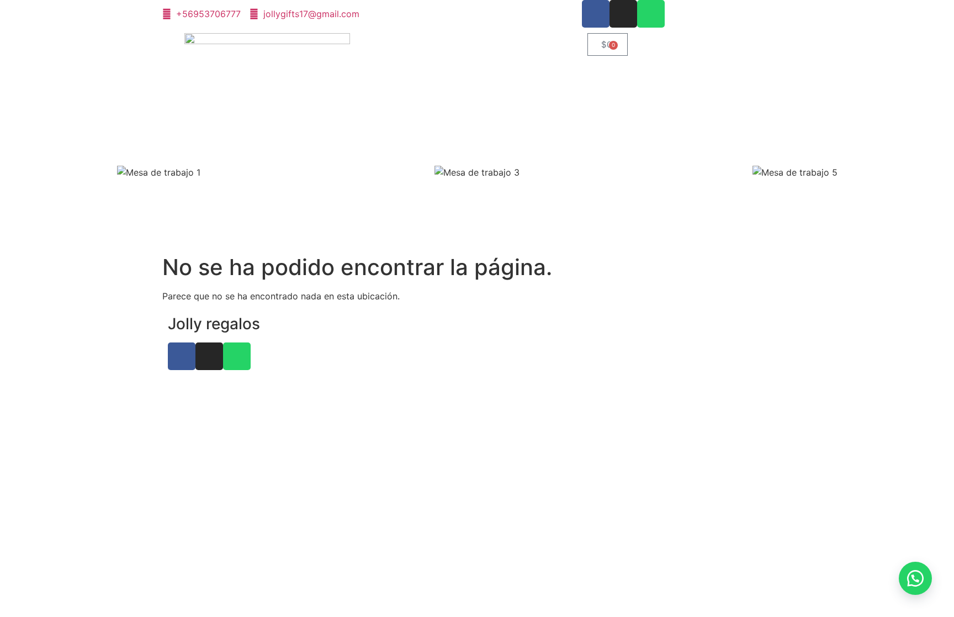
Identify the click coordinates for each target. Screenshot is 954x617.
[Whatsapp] (651, 14)
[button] (915, 578)
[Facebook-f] (596, 14)
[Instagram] (623, 14)
